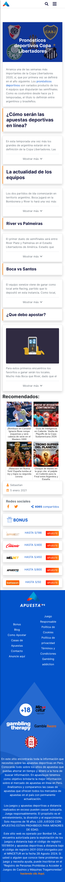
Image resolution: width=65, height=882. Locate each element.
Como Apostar (17, 635)
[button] (32, 158)
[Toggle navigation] (53, 3)
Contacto (17, 651)
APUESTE (52, 533)
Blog (17, 629)
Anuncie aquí (17, 656)
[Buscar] (46, 4)
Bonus (20, 520)
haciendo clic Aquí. (32, 873)
